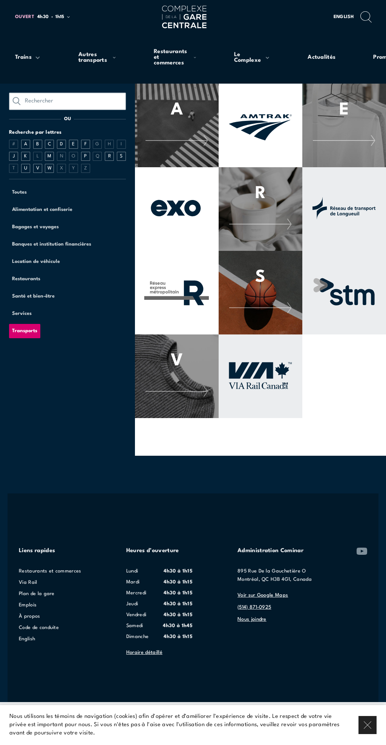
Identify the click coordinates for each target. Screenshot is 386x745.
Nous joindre (252, 619)
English (344, 17)
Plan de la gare (37, 593)
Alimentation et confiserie (42, 209)
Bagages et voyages (35, 226)
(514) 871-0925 (254, 607)
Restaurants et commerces (50, 571)
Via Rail (28, 582)
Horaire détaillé (144, 652)
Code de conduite (39, 627)
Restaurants (26, 278)
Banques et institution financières (51, 244)
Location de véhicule (36, 261)
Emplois (28, 605)
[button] (46, 17)
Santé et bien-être (33, 296)
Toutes (19, 192)
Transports (24, 330)
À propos (29, 616)
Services (22, 313)
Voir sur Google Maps (262, 595)
